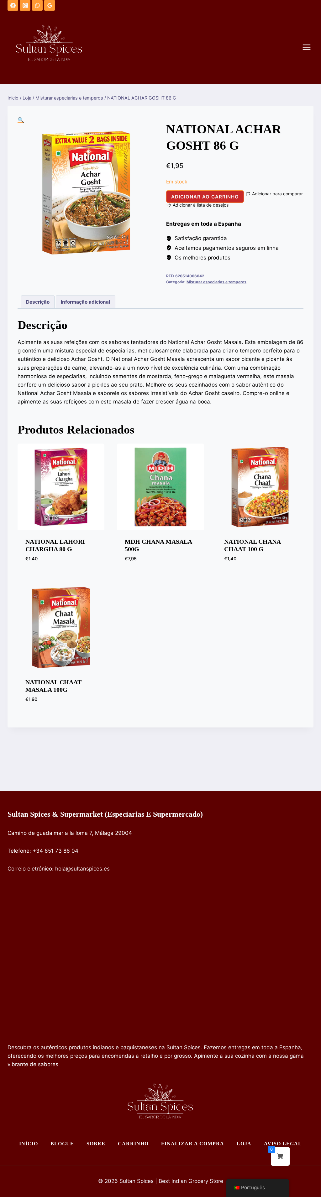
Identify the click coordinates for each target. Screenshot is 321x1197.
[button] (21, 120)
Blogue (62, 1143)
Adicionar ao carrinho (205, 197)
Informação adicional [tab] (85, 302)
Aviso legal (283, 1143)
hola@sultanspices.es (82, 869)
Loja (244, 1143)
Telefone (18, 851)
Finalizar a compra (192, 1143)
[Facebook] (13, 5)
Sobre (96, 1143)
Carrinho (133, 1143)
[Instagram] (25, 5)
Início (28, 1143)
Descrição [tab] (38, 302)
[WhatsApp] (37, 5)
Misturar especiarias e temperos (216, 282)
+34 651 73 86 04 (55, 851)
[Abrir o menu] (309, 47)
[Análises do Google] (49, 5)
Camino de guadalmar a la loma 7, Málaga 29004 (70, 833)
